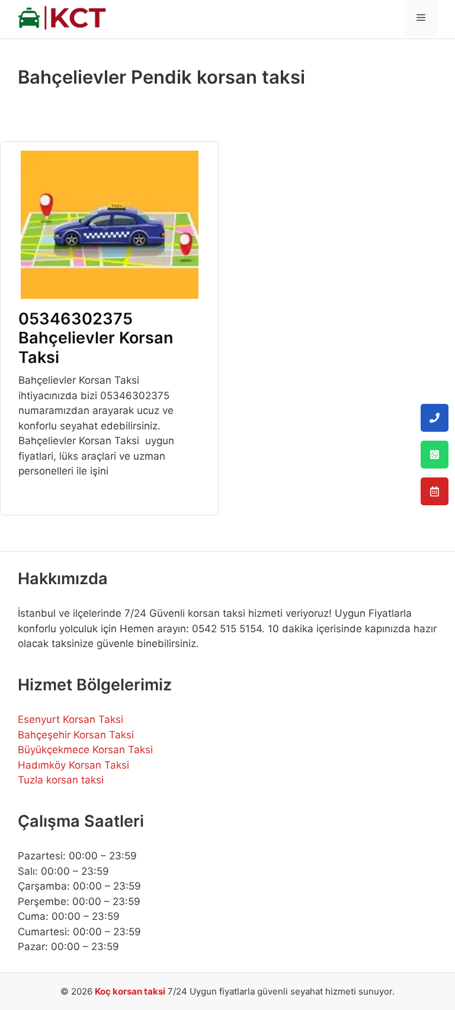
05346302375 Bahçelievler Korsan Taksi (95, 338)
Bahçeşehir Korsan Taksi (76, 735)
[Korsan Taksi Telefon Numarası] (434, 418)
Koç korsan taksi (130, 991)
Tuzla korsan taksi (61, 780)
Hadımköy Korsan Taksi (73, 765)
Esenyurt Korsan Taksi (70, 719)
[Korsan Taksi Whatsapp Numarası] (434, 455)
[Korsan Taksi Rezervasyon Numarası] (434, 491)
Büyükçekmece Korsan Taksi (85, 750)
